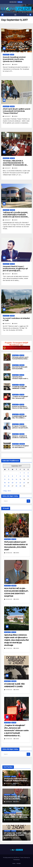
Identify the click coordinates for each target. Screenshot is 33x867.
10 (28, 476)
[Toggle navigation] (15, 15)
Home (13, 863)
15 (20, 479)
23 (24, 482)
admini (15, 64)
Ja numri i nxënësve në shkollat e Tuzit (16, 319)
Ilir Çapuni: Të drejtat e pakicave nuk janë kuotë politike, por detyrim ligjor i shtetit (20, 428)
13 (12, 479)
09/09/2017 (7, 64)
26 (8, 486)
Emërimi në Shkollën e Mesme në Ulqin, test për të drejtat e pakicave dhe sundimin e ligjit (20, 409)
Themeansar (16, 859)
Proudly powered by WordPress (11, 857)
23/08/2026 (9, 648)
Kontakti (19, 863)
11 (4, 479)
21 (16, 482)
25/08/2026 (9, 552)
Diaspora (22, 443)
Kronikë (12, 106)
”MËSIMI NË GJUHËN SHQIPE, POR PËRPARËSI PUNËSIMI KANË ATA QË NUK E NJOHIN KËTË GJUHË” (15, 215)
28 (16, 486)
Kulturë (22, 355)
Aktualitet (6, 54)
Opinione (12, 210)
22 (20, 482)
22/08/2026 (9, 738)
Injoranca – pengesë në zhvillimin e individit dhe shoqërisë (20, 437)
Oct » (9, 491)
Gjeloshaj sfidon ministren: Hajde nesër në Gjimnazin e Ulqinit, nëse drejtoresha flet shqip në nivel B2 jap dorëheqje (16, 640)
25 (5, 486)
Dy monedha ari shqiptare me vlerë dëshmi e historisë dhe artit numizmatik (20, 448)
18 (5, 482)
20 (12, 482)
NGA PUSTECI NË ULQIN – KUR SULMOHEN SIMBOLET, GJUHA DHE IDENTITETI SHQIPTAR (20, 369)
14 (16, 479)
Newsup (26, 857)
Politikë (12, 158)
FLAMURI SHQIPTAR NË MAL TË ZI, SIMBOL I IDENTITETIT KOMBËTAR (20, 418)
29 (20, 486)
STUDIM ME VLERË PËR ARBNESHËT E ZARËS (19, 387)
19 (8, 482)
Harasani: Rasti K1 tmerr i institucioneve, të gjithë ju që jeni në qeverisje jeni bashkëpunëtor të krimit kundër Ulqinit (15, 270)
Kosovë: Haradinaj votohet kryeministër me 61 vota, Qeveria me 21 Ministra (14, 59)
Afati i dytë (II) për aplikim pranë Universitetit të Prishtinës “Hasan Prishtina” (16, 111)
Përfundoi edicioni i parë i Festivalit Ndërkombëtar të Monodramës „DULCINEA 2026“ (20, 359)
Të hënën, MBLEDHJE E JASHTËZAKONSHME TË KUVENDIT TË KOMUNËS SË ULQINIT (15, 164)
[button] (27, 15)
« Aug (4, 491)
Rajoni (12, 54)
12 (8, 479)
